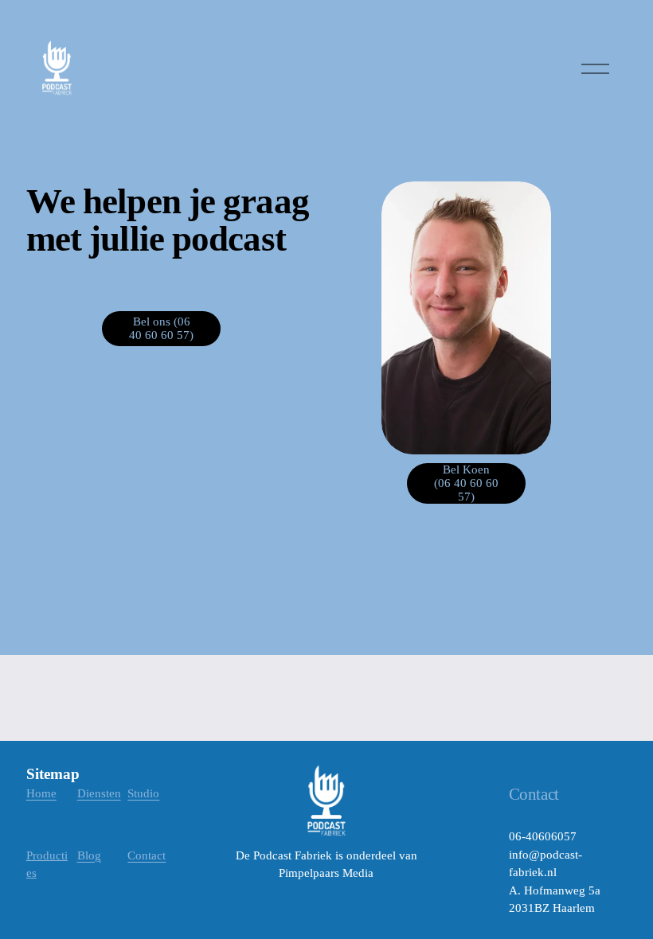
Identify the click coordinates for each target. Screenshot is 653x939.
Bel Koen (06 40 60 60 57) (466, 483)
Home (41, 793)
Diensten (99, 793)
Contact (146, 855)
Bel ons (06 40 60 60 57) (161, 328)
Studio (143, 793)
